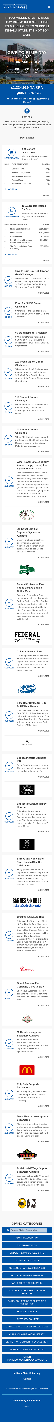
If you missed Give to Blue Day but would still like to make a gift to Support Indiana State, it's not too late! (27, 26)
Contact (27, 1379)
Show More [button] (10, 189)
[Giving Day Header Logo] (14, 6)
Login (26, 1406)
